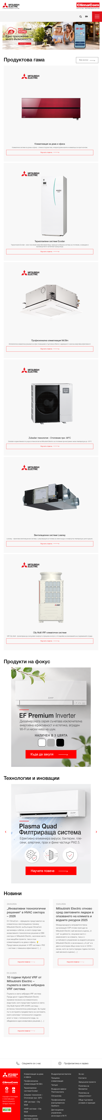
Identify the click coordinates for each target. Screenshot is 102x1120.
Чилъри (54, 1085)
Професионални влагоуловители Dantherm (58, 1103)
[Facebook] (6, 1088)
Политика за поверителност (84, 1094)
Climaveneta (56, 1096)
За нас (81, 1074)
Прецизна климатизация (57, 1079)
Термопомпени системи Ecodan (31, 1089)
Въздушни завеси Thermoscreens (58, 1090)
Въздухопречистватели (61, 1074)
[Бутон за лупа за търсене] (80, 17)
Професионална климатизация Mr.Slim (33, 1082)
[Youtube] (13, 1088)
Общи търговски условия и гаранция (86, 1101)
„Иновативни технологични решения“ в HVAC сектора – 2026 (26, 912)
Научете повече (24, 962)
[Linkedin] (13, 1091)
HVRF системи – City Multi (32, 1110)
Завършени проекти (87, 1082)
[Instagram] (6, 1091)
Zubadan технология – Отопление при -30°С (33, 1096)
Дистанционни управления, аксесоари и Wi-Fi (59, 1113)
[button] (97, 16)
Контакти (82, 1078)
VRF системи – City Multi (32, 1103)
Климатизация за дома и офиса (33, 1075)
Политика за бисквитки (83, 1087)
